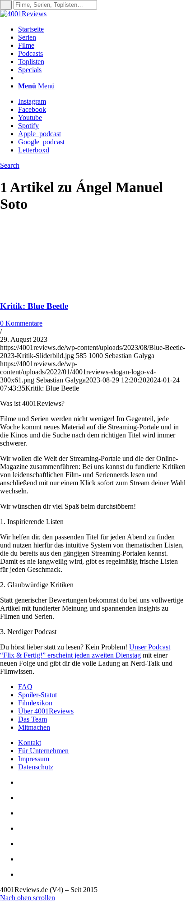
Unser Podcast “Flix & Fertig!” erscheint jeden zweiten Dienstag (85, 651)
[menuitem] (102, 29)
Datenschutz (35, 767)
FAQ (25, 686)
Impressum (33, 759)
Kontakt (29, 742)
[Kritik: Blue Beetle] (58, 288)
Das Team (32, 719)
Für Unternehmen (43, 751)
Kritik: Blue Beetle (34, 306)
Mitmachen (34, 727)
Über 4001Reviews (46, 711)
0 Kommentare (21, 323)
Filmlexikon (35, 703)
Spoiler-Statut (37, 695)
